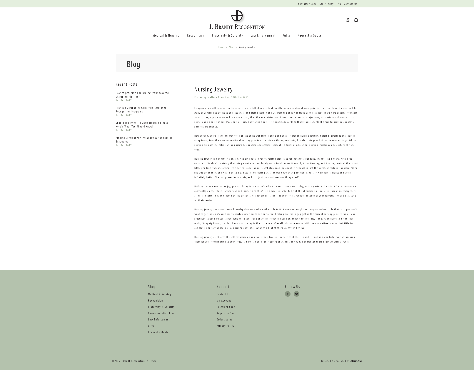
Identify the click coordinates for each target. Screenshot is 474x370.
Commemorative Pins (161, 313)
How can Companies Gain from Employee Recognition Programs (141, 109)
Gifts (286, 35)
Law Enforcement (263, 35)
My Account (224, 300)
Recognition (196, 35)
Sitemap (152, 361)
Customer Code (307, 4)
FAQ (339, 4)
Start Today (327, 4)
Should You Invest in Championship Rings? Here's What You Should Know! (142, 124)
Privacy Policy (225, 326)
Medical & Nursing (166, 35)
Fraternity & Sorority (227, 35)
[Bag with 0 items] (356, 19)
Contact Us (350, 4)
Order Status (224, 319)
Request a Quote (310, 35)
